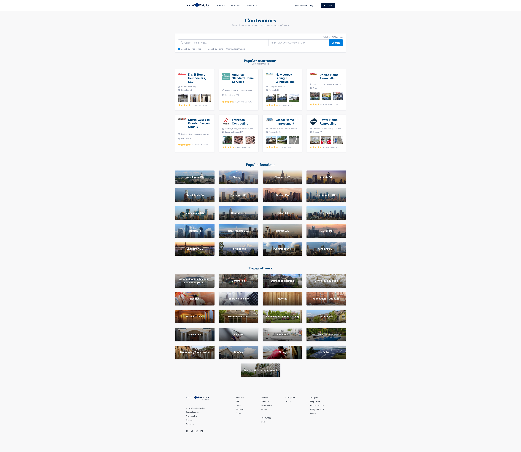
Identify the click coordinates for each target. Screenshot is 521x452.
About (288, 401)
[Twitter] (192, 431)
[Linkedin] (202, 431)
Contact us (190, 424)
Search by (191, 48)
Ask (237, 401)
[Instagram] (197, 431)
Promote (239, 409)
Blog (263, 421)
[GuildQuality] (198, 5)
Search (336, 42)
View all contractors (260, 63)
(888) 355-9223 (301, 5)
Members (235, 5)
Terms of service (192, 412)
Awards (264, 409)
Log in (312, 5)
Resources (252, 5)
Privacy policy (191, 416)
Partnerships (266, 405)
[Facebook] (187, 431)
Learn (238, 405)
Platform (221, 5)
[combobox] (223, 42)
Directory (265, 401)
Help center (315, 401)
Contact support (317, 405)
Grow (238, 413)
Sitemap (189, 420)
